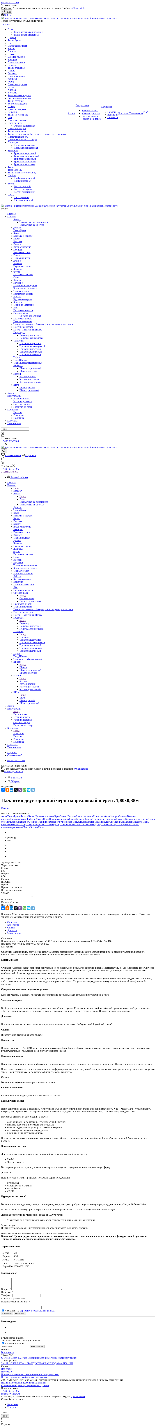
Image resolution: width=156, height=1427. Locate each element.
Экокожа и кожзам (22, 236)
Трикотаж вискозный (30, 349)
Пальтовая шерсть (22, 318)
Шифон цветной (28, 371)
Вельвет (17, 255)
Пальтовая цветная (23, 274)
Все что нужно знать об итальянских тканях (24, 1377)
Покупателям (14, 396)
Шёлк (17, 384)
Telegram (15, 781)
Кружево (18, 282)
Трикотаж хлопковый (31, 351)
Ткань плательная (22, 321)
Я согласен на (30, 1310)
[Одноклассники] (7, 790)
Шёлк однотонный (29, 390)
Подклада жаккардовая (31, 338)
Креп (16, 233)
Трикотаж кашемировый (32, 346)
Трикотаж (19, 340)
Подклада (19, 332)
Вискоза (17, 241)
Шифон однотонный (30, 368)
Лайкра (17, 296)
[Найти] (2, 432)
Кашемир (18, 302)
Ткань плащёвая (21, 258)
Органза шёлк (21, 313)
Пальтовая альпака (23, 310)
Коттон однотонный (30, 382)
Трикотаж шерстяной (30, 343)
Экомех (17, 244)
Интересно (6, 1371)
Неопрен (18, 249)
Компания (12, 409)
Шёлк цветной (27, 387)
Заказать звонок (9, 471)
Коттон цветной (28, 376)
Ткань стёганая (21, 291)
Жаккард (18, 269)
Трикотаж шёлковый (30, 354)
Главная (11, 214)
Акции (10, 393)
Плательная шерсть (23, 327)
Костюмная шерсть (23, 293)
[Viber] (20, 790)
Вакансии (18, 415)
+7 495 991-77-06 (10, 2)
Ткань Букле (19, 230)
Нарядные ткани (22, 266)
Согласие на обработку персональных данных (25, 1385)
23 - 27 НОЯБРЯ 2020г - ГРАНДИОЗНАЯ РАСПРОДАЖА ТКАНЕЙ (37, 1363)
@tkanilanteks (78, 8)
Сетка (16, 277)
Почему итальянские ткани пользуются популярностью (30, 1374)
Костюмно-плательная (25, 288)
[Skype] (28, 790)
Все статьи (6, 1369)
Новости (17, 412)
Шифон (18, 365)
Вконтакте (16, 777)
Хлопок (17, 280)
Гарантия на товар (22, 407)
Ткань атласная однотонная (34, 222)
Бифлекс (17, 263)
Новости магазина (14, 1343)
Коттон (17, 373)
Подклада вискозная (30, 335)
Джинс (17, 260)
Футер (16, 271)
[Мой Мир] (11, 790)
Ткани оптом (14, 423)
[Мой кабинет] (2, 435)
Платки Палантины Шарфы (27, 329)
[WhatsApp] (24, 790)
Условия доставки (22, 401)
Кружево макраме (22, 299)
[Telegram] (33, 790)
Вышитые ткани (21, 252)
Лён (15, 307)
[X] (16, 790)
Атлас (17, 219)
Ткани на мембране (23, 305)
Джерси (17, 227)
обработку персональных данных (37, 1310)
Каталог (11, 216)
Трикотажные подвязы (25, 285)
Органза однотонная (30, 316)
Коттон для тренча (29, 379)
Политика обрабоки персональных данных (23, 1382)
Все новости (7, 1352)
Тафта (16, 357)
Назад (16, 488)
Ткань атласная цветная (32, 225)
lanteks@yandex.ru (13, 771)
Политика (18, 418)
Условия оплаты (21, 398)
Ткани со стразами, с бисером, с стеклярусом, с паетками (43, 324)
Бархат (16, 238)
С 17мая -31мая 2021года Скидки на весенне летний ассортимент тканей (39, 1358)
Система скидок (21, 404)
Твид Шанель (20, 360)
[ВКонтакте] (3, 790)
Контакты (12, 420)
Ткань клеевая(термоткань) (27, 362)
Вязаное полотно (22, 247)
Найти (5, 1416)
